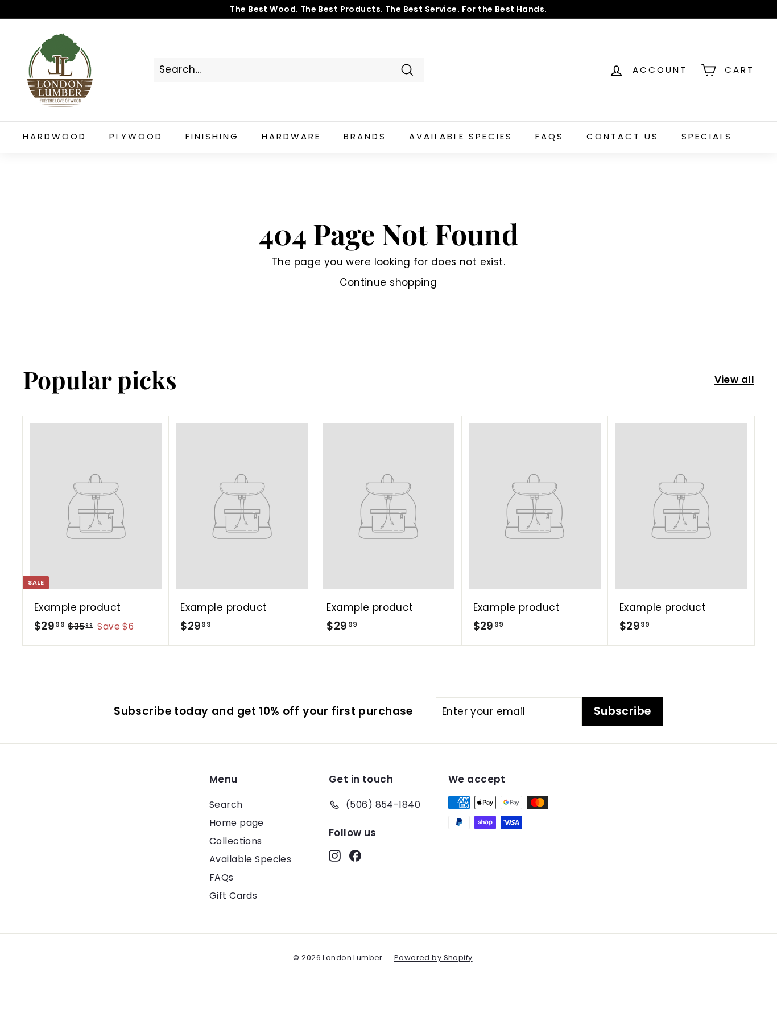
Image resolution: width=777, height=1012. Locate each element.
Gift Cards (233, 895)
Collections (235, 841)
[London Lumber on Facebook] (355, 855)
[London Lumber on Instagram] (335, 855)
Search (226, 804)
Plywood (136, 136)
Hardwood (54, 136)
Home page (236, 822)
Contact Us (622, 136)
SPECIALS (706, 136)
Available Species (461, 136)
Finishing (212, 136)
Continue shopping (388, 282)
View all (734, 379)
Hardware (291, 136)
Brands (365, 136)
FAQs (549, 136)
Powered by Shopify (433, 957)
